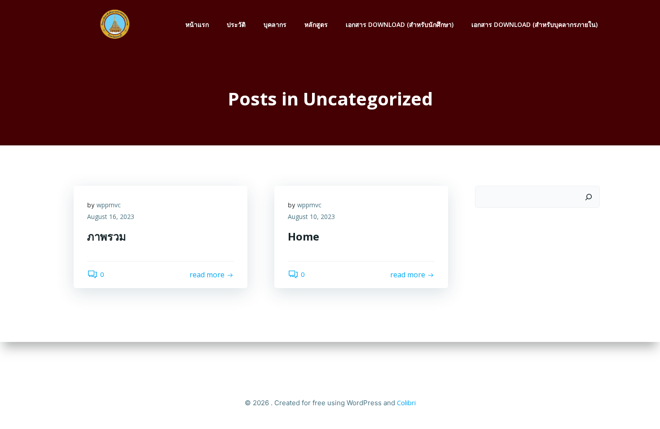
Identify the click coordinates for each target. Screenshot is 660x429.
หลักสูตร (316, 24)
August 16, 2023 (110, 216)
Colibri (406, 402)
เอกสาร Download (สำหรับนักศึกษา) (399, 24)
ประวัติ (236, 24)
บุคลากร (275, 24)
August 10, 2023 (311, 216)
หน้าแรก (197, 24)
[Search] (588, 196)
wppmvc (109, 205)
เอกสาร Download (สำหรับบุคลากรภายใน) (534, 24)
